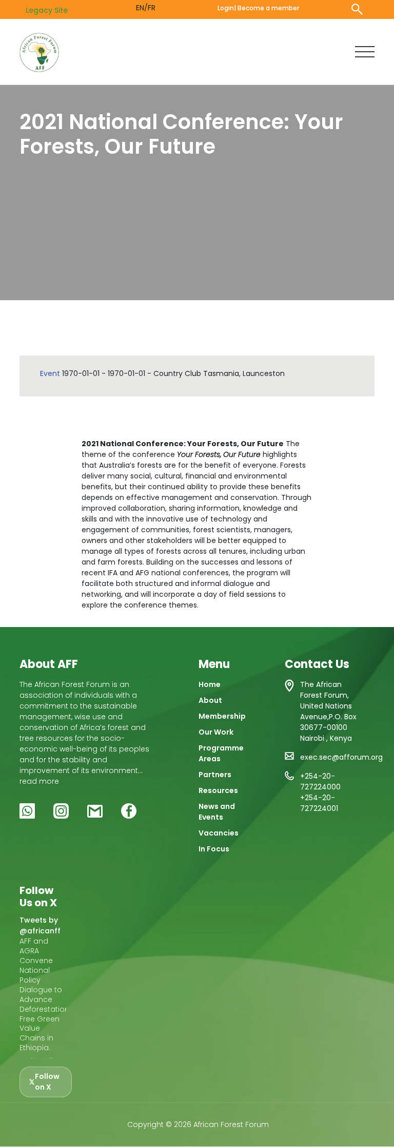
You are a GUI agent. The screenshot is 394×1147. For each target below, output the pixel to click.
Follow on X (47, 1081)
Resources (218, 790)
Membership (222, 716)
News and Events (217, 811)
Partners (215, 774)
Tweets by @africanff (40, 925)
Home (210, 684)
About (210, 700)
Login (226, 8)
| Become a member (266, 8)
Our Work (216, 732)
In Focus (214, 849)
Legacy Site (47, 10)
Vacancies (219, 833)
